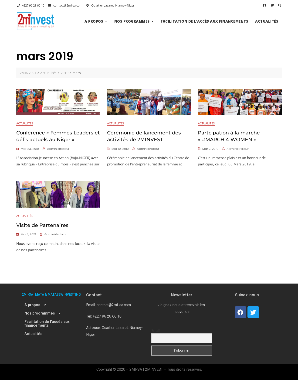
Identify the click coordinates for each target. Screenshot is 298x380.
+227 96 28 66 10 (32, 5)
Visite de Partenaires (42, 225)
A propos (94, 21)
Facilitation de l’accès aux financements (204, 21)
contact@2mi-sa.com (67, 5)
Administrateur (58, 149)
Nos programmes (132, 21)
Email (155, 330)
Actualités (266, 21)
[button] (51, 305)
